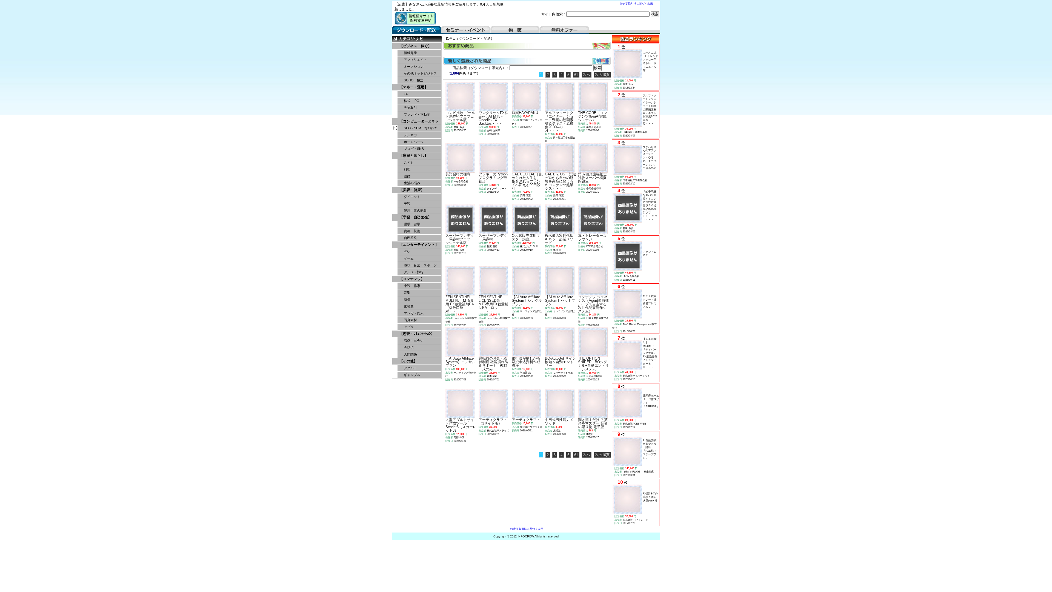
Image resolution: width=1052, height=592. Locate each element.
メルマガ (410, 135)
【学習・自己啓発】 (415, 217)
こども (409, 162)
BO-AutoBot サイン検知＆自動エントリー (560, 362)
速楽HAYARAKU (525, 113)
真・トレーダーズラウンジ (592, 237)
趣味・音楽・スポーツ (420, 265)
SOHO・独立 (413, 80)
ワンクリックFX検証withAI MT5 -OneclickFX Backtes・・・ (493, 118)
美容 (407, 203)
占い (407, 251)
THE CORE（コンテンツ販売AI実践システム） (592, 116)
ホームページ (414, 142)
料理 (407, 169)
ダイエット (412, 196)
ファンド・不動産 (417, 114)
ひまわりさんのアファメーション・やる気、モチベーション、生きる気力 (649, 158)
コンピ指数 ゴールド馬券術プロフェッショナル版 (460, 116)
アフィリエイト (415, 59)
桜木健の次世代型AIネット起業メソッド (559, 239)
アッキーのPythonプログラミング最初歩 (493, 177)
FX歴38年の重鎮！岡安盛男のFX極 (650, 497)
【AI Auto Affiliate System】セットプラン (560, 300)
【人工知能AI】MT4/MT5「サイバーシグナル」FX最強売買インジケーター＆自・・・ (650, 352)
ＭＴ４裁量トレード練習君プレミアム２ (649, 301)
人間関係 (410, 354)
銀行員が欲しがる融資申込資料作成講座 (526, 362)
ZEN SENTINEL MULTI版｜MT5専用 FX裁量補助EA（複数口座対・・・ (459, 304)
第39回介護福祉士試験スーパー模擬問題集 (592, 177)
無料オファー (564, 30)
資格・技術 (412, 231)
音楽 (407, 292)
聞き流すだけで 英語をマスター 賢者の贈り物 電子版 (593, 423)
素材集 (409, 306)
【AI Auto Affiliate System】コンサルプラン (460, 362)
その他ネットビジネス (420, 73)
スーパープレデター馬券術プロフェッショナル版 (459, 239)
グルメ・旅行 (414, 272)
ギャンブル (412, 375)
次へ (586, 75)
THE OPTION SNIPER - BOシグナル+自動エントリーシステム (593, 363)
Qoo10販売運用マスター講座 (526, 237)
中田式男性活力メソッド (559, 421)
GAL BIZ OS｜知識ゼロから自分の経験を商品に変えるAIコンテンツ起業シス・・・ (560, 181)
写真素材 (410, 320)
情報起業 (410, 53)
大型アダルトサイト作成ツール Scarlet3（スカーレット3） (460, 425)
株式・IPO (411, 101)
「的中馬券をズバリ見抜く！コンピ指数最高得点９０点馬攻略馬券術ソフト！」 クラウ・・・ (650, 205)
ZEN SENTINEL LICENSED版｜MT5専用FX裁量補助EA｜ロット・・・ (493, 304)
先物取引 (410, 107)
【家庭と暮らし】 (413, 155)
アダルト (410, 368)
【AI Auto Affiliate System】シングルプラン (527, 300)
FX (406, 94)
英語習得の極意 (457, 174)
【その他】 (408, 361)
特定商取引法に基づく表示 (636, 3)
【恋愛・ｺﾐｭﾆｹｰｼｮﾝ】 (416, 334)
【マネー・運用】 (413, 87)
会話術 (409, 347)
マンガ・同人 (414, 313)
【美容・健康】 (411, 190)
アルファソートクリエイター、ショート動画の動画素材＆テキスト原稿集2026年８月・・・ (650, 109)
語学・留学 (412, 224)
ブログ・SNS (414, 148)
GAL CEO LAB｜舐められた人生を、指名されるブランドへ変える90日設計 (527, 181)
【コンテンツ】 (411, 279)
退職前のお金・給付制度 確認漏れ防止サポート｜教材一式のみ (493, 363)
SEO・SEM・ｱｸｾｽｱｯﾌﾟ (421, 128)
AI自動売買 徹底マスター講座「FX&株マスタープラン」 (651, 449)
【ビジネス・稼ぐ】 (415, 46)
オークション (414, 66)
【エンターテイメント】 (419, 245)
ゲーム (409, 258)
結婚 (407, 176)
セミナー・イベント (465, 30)
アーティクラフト (526, 420)
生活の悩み (412, 183)
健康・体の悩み (415, 210)
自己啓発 (410, 238)
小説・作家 (412, 286)
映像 (407, 299)
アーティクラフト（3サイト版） (493, 421)
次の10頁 (602, 75)
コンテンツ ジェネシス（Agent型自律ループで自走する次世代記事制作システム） (593, 304)
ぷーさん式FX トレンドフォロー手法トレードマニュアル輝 (650, 61)
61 (576, 75)
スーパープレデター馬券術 (493, 237)
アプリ (409, 327)
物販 (515, 30)
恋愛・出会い (414, 340)
